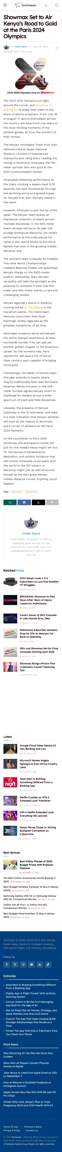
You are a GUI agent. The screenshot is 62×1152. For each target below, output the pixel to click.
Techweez (16, 1137)
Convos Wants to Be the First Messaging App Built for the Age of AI (29, 1003)
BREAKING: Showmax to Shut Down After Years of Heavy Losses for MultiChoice (37, 600)
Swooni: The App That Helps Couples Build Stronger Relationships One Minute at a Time (30, 1022)
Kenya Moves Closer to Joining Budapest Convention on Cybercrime (38, 831)
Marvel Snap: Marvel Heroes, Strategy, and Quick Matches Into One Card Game (31, 1012)
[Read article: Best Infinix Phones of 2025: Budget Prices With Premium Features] (10, 865)
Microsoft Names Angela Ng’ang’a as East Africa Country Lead (38, 764)
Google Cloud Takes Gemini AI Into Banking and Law (38, 747)
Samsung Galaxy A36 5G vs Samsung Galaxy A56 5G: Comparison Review (29, 897)
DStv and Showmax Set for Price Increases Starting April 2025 (39, 650)
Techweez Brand (33, 1126)
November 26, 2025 (21, 882)
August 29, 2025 (47, 899)
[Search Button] (57, 5)
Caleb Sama (20, 46)
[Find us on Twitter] (15, 964)
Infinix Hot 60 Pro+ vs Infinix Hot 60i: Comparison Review (25, 906)
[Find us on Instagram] (23, 964)
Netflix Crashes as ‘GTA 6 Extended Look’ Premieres (35, 799)
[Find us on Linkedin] (40, 964)
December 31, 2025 (30, 873)
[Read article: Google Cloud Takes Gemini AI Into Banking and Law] (10, 749)
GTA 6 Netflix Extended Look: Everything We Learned (37, 814)
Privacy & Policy (11, 1130)
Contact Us (32, 1130)
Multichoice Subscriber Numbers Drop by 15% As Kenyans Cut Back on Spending (39, 633)
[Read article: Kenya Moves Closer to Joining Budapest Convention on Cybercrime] (10, 831)
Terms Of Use (10, 1126)
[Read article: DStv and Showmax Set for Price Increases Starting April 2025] (10, 652)
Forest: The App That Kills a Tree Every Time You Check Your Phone (31, 1032)
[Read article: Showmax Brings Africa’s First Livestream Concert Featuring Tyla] (10, 667)
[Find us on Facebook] (6, 964)
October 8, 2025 (21, 891)
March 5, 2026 (28, 608)
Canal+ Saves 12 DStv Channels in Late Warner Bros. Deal (38, 617)
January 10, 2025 (29, 675)
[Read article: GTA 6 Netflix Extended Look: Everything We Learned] (10, 816)
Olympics (17, 491)
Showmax (31, 491)
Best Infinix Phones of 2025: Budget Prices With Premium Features (36, 865)
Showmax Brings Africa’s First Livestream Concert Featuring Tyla (37, 667)
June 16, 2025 (27, 641)
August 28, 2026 (29, 753)
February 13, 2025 (20, 917)
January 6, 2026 (29, 623)
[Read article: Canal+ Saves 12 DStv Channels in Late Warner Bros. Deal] (10, 618)
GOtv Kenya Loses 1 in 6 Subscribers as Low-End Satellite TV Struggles (39, 581)
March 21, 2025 (28, 656)
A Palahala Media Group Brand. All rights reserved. (29, 1144)
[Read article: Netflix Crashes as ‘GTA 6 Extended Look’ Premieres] (10, 801)
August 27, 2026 (28, 839)
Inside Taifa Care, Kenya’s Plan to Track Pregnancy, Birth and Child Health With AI (28, 1103)
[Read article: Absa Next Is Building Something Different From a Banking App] (10, 782)
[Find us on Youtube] (31, 964)
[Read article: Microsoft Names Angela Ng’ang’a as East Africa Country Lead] (10, 764)
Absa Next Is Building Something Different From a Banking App (36, 782)
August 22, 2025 (37, 908)
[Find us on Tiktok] (48, 964)
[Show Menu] (5, 5)
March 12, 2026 (28, 589)
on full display (33, 307)
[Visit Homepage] (25, 5)
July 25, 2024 (40, 46)
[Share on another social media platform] (52, 502)
